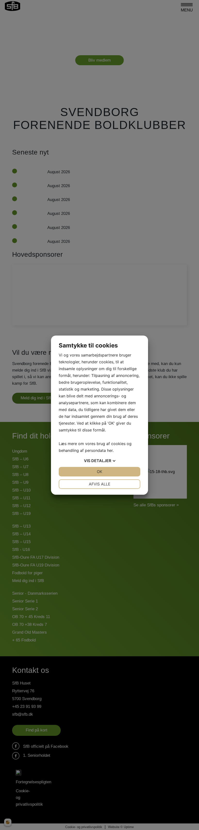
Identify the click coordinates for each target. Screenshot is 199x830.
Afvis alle (99, 484)
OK (99, 471)
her (110, 450)
